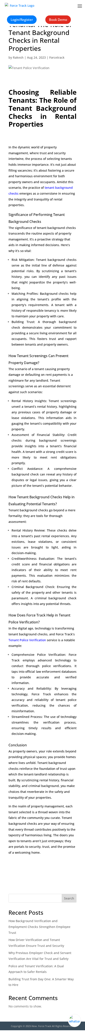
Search (69, 898)
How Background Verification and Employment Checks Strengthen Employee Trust (39, 926)
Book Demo (58, 19)
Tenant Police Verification (27, 640)
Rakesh (18, 57)
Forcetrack (57, 57)
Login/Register (22, 19)
